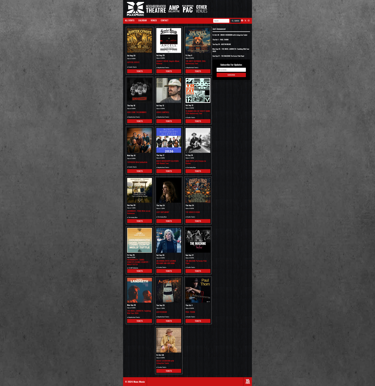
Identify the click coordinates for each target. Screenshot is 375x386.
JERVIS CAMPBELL (162, 112)
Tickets (140, 71)
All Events (129, 20)
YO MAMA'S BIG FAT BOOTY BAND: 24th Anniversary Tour (198, 112)
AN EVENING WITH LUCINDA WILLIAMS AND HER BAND (166, 262)
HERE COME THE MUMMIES (136, 112)
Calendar (142, 20)
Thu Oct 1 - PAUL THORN (220, 39)
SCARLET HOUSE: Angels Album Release (167, 62)
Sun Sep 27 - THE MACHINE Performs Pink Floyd (228, 56)
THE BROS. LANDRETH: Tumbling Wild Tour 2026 (139, 312)
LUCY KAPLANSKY (162, 212)
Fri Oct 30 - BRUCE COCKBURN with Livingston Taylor (229, 35)
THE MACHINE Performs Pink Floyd (196, 262)
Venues (154, 20)
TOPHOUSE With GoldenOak (137, 162)
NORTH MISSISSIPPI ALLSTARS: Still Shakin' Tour (167, 162)
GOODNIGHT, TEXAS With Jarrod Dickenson (138, 212)
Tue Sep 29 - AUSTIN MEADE (221, 44)
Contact (164, 20)
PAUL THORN (190, 312)
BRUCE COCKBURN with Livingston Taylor (165, 361)
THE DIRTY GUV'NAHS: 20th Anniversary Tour (195, 62)
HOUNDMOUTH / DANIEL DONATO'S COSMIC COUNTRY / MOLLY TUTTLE (138, 262)
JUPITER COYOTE (133, 62)
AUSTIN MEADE (161, 312)
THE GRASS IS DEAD (193, 212)
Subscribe (231, 75)
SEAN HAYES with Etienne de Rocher (196, 162)
